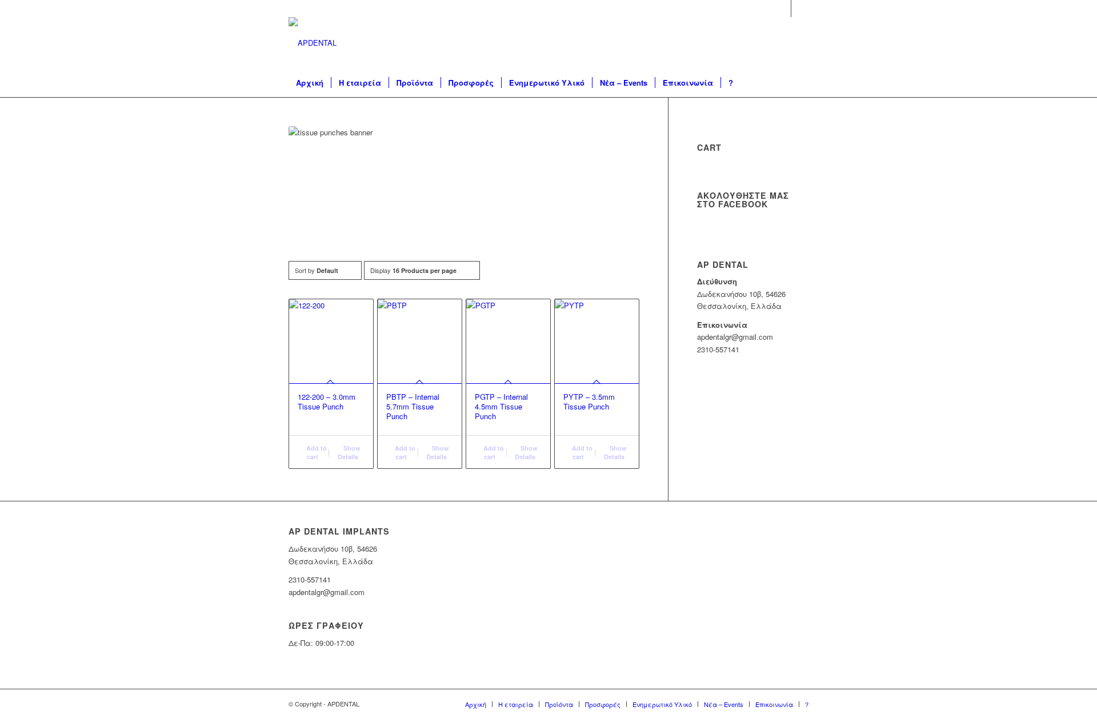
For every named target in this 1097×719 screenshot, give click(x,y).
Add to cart (316, 452)
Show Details (349, 452)
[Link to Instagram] (799, 8)
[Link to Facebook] (782, 8)
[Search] (792, 83)
